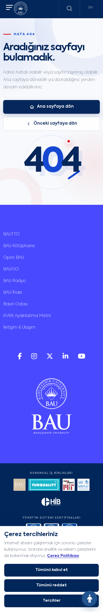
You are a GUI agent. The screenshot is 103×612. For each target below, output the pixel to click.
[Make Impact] (69, 485)
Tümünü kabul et (51, 570)
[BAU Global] (19, 485)
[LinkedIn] (66, 358)
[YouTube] (82, 358)
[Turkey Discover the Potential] (44, 485)
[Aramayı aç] (69, 8)
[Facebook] (20, 358)
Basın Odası (15, 304)
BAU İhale (12, 293)
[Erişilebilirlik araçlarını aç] (89, 598)
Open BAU (13, 258)
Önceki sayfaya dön (55, 123)
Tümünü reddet (51, 585)
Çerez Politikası (63, 556)
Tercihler (51, 600)
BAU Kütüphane (19, 246)
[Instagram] (34, 358)
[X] (50, 358)
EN (90, 7)
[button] (9, 8)
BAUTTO (11, 234)
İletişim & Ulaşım (19, 327)
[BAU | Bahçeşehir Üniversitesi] (20, 9)
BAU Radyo (14, 281)
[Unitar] (83, 485)
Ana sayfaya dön (55, 107)
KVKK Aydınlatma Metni (27, 316)
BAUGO (11, 269)
